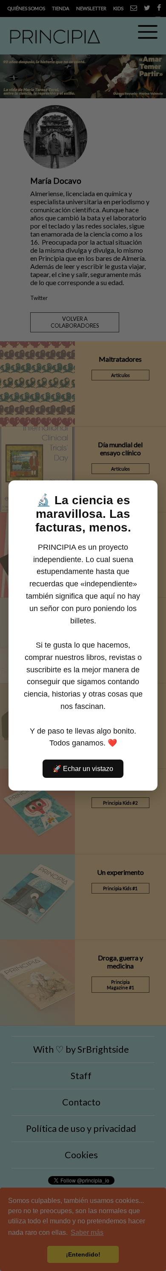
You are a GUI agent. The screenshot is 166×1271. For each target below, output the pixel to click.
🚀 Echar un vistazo (83, 768)
